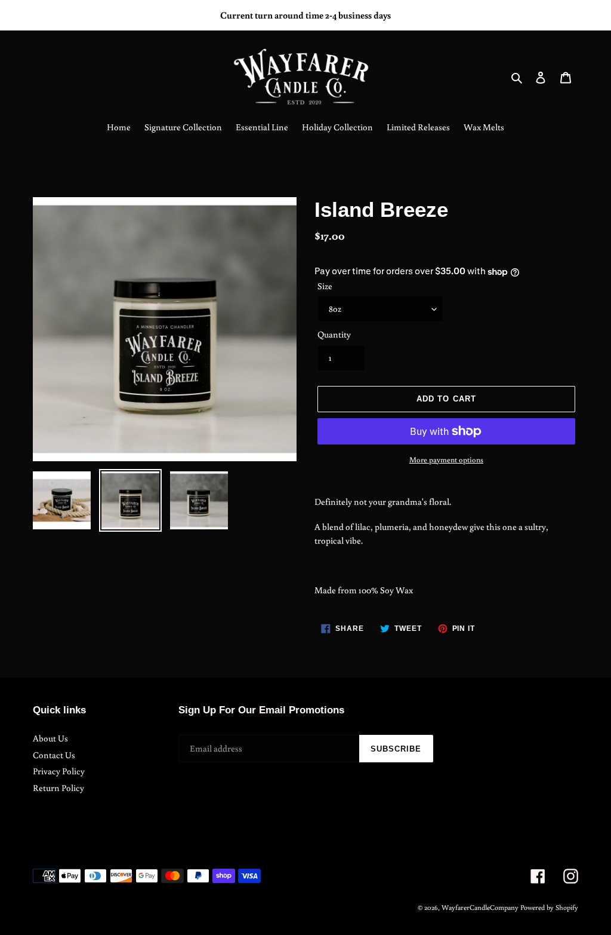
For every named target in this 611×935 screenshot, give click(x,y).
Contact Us (54, 755)
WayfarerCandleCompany (480, 907)
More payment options (446, 460)
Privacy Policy (59, 771)
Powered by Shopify (549, 907)
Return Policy (58, 787)
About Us (50, 738)
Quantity (334, 334)
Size (324, 286)
